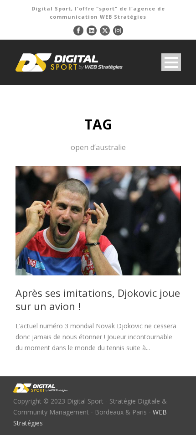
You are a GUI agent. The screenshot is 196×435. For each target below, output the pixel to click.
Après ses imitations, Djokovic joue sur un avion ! (97, 299)
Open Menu (171, 62)
